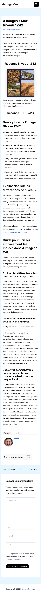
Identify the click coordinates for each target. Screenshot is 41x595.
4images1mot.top (14, 4)
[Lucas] (8, 442)
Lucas (16, 438)
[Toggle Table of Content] (27, 457)
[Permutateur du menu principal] (36, 4)
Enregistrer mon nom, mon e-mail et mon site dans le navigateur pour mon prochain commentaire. (20, 557)
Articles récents (17, 433)
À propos (7, 433)
